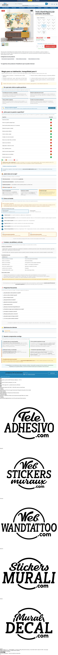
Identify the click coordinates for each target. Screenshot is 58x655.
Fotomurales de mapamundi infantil (8, 58)
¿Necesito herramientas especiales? (10, 302)
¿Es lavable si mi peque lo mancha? (10, 311)
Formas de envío (3, 390)
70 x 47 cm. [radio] (39, 23)
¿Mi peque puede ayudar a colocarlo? (10, 313)
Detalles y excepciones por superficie (9, 166)
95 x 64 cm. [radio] (39, 26)
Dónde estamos (16, 392)
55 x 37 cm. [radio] (44, 20)
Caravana (36, 5)
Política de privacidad (13, 395)
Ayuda (19, 398)
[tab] (3, 44)
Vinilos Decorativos (5, 7)
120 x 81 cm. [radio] (53, 26)
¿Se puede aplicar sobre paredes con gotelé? (12, 292)
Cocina (30, 5)
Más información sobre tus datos (5, 376)
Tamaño (41, 17)
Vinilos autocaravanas (31, 7)
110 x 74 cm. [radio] (48, 26)
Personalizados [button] (53, 7)
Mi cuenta (15, 398)
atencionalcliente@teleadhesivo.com (6, 398)
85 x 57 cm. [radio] (48, 23)
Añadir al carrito (50, 46)
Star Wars (33, 5)
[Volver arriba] (0, 654)
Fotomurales (14, 7)
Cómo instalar (28, 390)
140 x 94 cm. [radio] (43, 29)
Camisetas (46, 7)
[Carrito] (56, 4)
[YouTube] (4, 652)
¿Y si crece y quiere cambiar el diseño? (10, 318)
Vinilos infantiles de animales (21, 58)
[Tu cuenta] (54, 4)
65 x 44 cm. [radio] (53, 20)
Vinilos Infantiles (22, 7)
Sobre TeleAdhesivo (3, 392)
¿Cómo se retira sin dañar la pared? (10, 295)
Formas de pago (9, 390)
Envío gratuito (40, 43)
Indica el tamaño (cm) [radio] (43, 32)
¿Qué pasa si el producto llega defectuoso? (11, 306)
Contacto (2, 397)
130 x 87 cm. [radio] (39, 29)
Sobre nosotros (3, 391)
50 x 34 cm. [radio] (39, 20)
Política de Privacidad (31, 374)
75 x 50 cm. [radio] (44, 23)
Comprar (2, 389)
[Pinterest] (3, 652)
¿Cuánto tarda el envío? (8, 304)
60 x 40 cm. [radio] (48, 20)
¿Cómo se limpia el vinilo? (8, 297)
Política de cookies (24, 395)
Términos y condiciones (4, 395)
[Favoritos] (52, 4)
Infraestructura (10, 392)
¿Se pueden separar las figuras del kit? (10, 316)
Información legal (3, 394)
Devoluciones (15, 390)
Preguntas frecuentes (22, 390)
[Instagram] (0, 652)
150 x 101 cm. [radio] (48, 29)
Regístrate (52, 373)
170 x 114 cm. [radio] (39, 32)
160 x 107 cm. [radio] (53, 29)
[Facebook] (2, 652)
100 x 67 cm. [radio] (43, 26)
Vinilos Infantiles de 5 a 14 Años (33, 58)
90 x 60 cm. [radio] (53, 23)
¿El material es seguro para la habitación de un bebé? (13, 309)
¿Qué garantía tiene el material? (9, 299)
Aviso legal (19, 395)
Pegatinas (39, 7)
